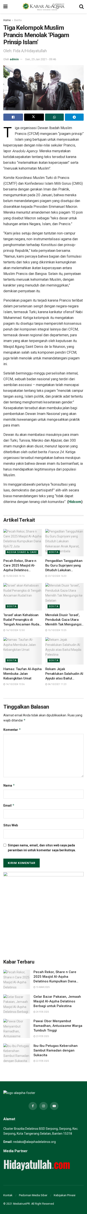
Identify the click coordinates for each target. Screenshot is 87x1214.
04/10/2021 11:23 (56, 684)
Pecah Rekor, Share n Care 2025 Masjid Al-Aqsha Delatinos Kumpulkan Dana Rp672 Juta (21, 570)
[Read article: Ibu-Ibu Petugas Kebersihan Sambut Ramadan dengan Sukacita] (16, 1053)
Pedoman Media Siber (33, 1195)
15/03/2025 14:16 (15, 576)
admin (14, 59)
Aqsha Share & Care (22, 552)
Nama (9, 785)
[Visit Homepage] (43, 6)
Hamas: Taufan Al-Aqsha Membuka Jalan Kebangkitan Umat (22, 673)
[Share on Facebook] (13, 117)
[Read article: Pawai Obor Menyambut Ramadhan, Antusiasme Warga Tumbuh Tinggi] (16, 1028)
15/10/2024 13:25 (56, 630)
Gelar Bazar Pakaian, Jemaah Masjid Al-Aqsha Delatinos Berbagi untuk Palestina (57, 1001)
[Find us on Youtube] (54, 1106)
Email (8, 805)
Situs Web (10, 825)
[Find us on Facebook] (33, 1106)
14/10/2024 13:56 (15, 684)
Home (7, 20)
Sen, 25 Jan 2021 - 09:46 (40, 59)
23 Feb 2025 (42, 1036)
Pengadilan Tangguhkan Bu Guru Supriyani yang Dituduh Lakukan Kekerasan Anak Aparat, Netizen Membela (64, 570)
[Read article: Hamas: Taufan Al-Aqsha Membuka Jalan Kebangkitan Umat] (22, 651)
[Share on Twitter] (34, 117)
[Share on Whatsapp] (54, 117)
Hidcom (74, 502)
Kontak (7, 1195)
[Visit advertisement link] (43, 912)
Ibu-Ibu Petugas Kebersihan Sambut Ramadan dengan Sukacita (55, 1050)
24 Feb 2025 (42, 1012)
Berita (18, 20)
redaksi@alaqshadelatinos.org (34, 1142)
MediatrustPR (21, 1203)
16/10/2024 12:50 (15, 630)
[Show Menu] (5, 6)
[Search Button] (81, 6)
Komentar (12, 729)
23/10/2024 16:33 (56, 576)
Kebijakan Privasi (64, 1195)
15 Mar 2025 (42, 987)
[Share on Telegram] (74, 117)
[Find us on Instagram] (43, 1106)
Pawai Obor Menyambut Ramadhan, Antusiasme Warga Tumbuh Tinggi (57, 1025)
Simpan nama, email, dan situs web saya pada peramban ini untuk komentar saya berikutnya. (42, 847)
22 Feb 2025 (42, 1061)
